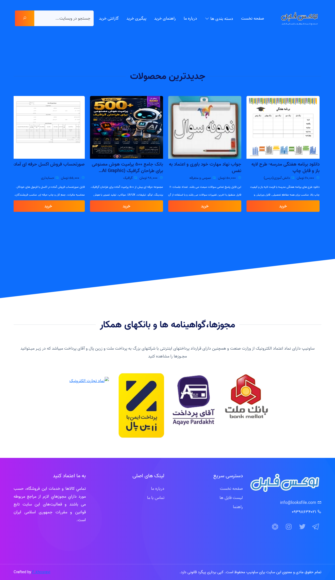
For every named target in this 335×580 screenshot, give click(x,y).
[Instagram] (288, 527)
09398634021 (304, 511)
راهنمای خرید (165, 18)
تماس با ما (155, 497)
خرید (285, 206)
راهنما (238, 506)
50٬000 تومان (229, 178)
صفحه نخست (252, 18)
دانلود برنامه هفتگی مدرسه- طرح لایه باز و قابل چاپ (287, 167)
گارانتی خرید (109, 18)
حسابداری (49, 178)
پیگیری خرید (136, 18)
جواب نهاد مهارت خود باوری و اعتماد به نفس (207, 167)
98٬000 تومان (150, 178)
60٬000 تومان (308, 178)
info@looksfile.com (298, 502)
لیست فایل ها (231, 497)
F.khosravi (41, 572)
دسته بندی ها (221, 18)
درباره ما (190, 18)
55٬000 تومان (72, 178)
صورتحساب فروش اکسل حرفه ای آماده (50, 164)
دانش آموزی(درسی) (279, 178)
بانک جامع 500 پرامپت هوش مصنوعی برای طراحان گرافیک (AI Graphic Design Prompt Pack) (129, 167)
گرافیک (130, 178)
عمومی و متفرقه (202, 178)
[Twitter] (302, 527)
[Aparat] (275, 527)
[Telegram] (315, 527)
